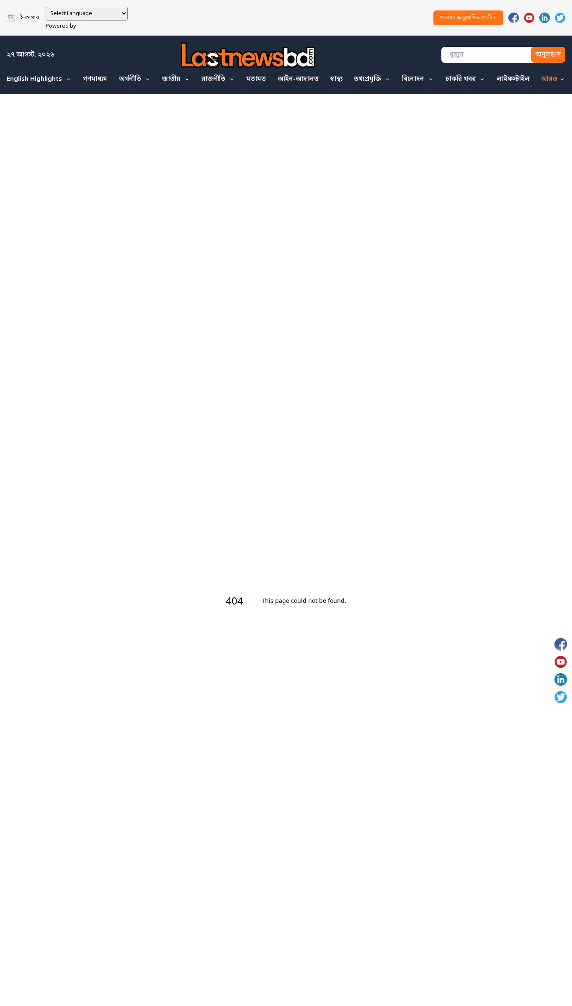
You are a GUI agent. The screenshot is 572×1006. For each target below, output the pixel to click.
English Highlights (34, 79)
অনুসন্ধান (548, 54)
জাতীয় (171, 79)
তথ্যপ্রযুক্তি (367, 79)
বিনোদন (413, 79)
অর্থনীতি (130, 79)
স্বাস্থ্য (336, 79)
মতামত (256, 79)
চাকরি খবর (461, 79)
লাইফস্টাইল (513, 79)
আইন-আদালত (298, 79)
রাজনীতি (213, 79)
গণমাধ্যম (95, 79)
